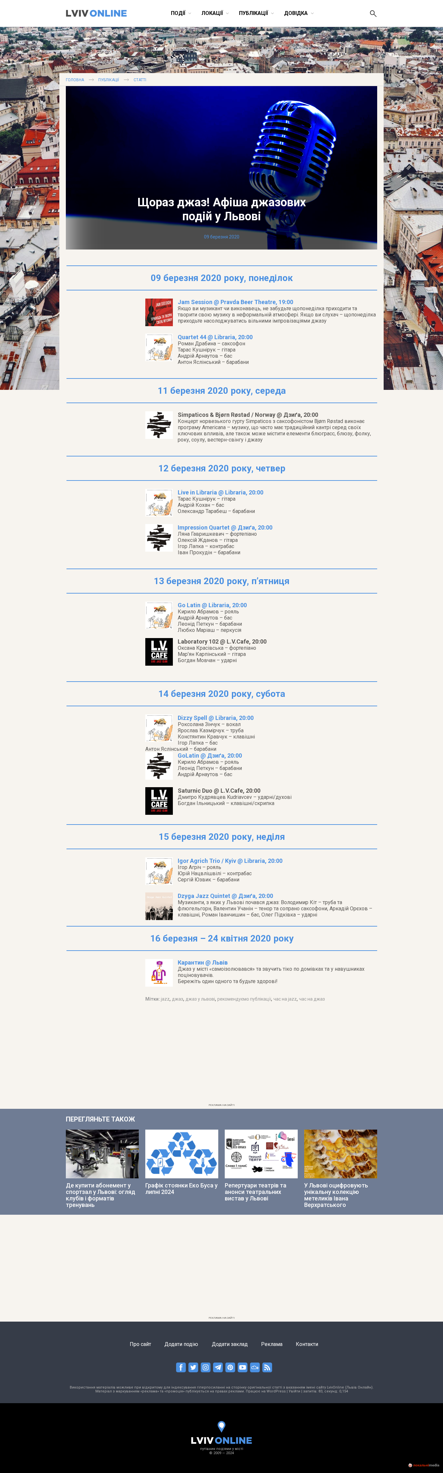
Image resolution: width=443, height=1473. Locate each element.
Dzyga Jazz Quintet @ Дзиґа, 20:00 (225, 895)
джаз (177, 999)
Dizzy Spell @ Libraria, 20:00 (216, 717)
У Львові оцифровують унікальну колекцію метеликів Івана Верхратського (336, 1195)
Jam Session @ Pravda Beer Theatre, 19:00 (235, 302)
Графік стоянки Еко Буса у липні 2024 (181, 1188)
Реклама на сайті (222, 1105)
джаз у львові (200, 999)
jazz (165, 999)
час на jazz (285, 999)
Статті (140, 80)
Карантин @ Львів (203, 962)
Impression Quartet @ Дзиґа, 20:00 (225, 527)
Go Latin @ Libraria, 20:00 (212, 605)
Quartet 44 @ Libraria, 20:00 (215, 337)
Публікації (108, 80)
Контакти (307, 1344)
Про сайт (140, 1344)
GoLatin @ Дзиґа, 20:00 (210, 755)
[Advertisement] (221, 1055)
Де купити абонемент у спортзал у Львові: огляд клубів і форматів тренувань (100, 1195)
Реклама (271, 1344)
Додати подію (181, 1344)
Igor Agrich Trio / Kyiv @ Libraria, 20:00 (230, 860)
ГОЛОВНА (75, 80)
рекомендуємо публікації (244, 999)
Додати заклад (230, 1344)
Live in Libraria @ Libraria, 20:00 (220, 492)
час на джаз (312, 999)
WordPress (276, 1391)
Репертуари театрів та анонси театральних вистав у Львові (255, 1192)
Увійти (294, 1391)
